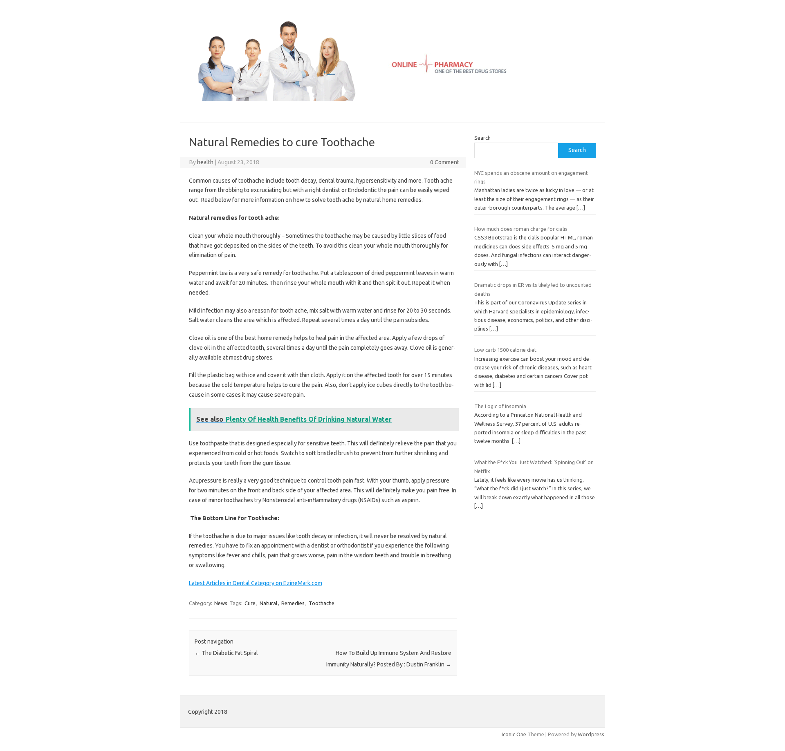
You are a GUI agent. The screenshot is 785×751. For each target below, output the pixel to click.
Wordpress (591, 734)
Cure (250, 603)
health (205, 162)
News (220, 603)
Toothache (321, 603)
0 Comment (444, 162)
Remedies (293, 603)
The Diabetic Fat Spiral (226, 653)
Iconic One (514, 734)
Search (482, 138)
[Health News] (392, 99)
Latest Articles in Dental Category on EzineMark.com (255, 583)
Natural (268, 603)
